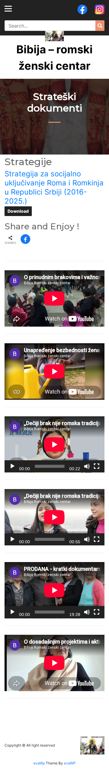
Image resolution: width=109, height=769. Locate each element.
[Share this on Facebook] (25, 239)
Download (18, 211)
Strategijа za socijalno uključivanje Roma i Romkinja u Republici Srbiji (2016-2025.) (54, 187)
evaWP (70, 763)
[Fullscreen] (97, 466)
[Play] (12, 466)
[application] (54, 444)
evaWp (39, 763)
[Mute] (87, 466)
